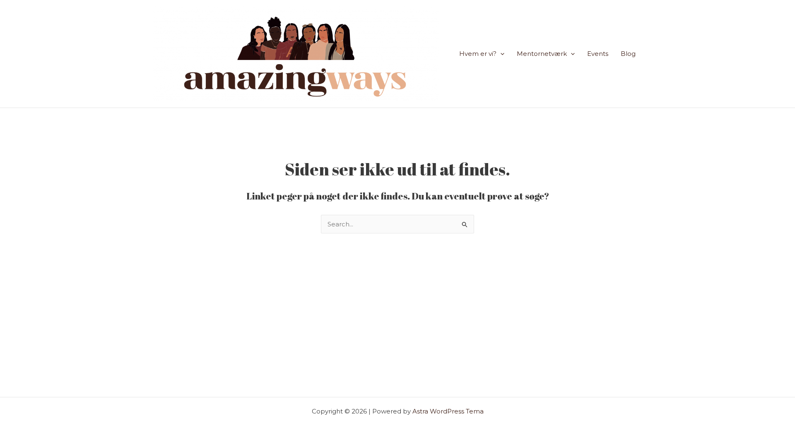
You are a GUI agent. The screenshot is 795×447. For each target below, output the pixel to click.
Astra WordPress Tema (448, 411)
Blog (628, 54)
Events (597, 54)
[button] (500, 53)
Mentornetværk (542, 54)
